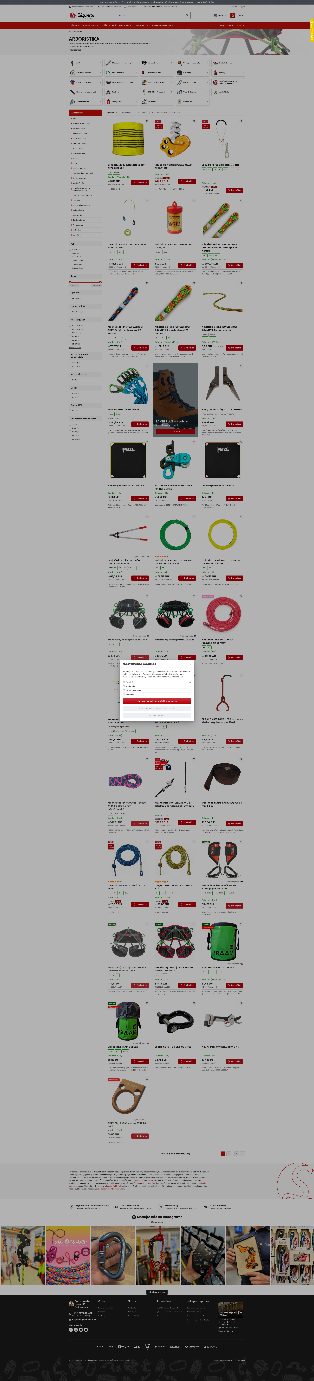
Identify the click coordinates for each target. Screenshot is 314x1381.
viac (189, 682)
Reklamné (130, 694)
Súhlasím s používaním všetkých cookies (157, 701)
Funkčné (129, 682)
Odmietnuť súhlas (157, 715)
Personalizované (133, 690)
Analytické (130, 686)
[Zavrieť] (190, 664)
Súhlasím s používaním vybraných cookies (157, 708)
